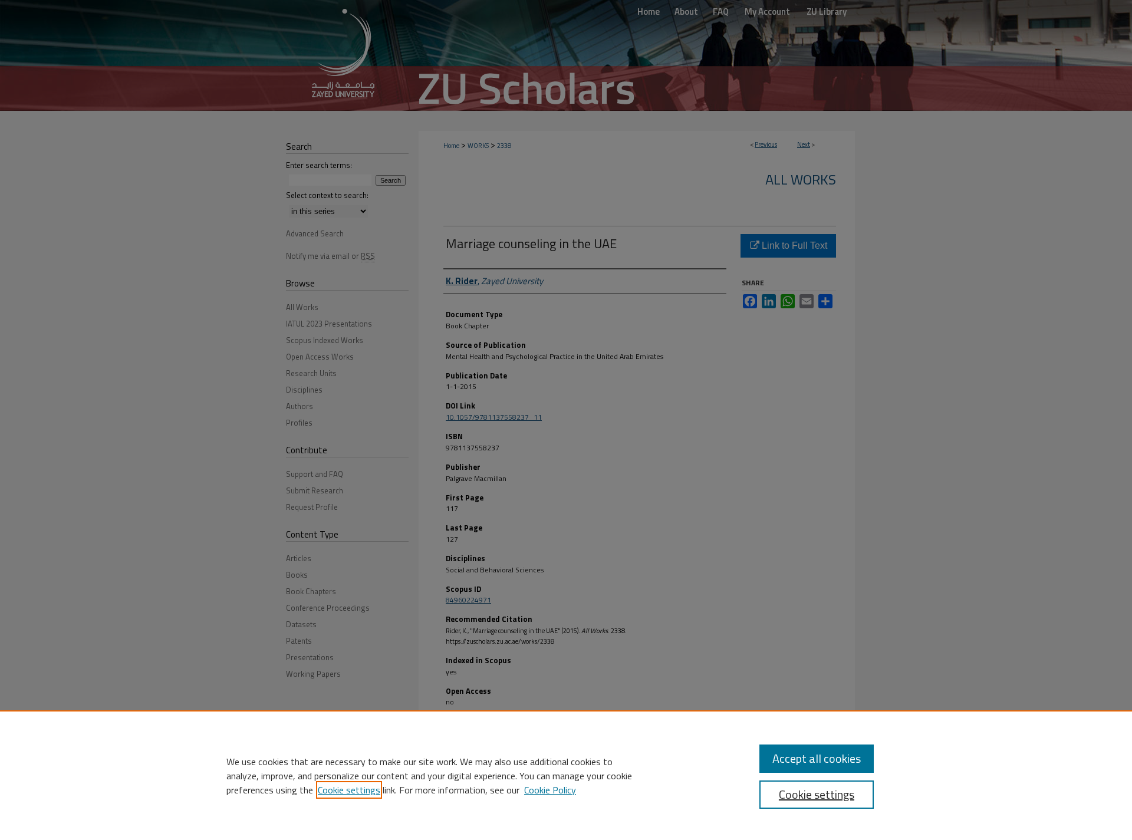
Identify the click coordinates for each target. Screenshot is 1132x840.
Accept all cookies (816, 758)
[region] (566, 775)
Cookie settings (349, 790)
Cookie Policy (550, 790)
